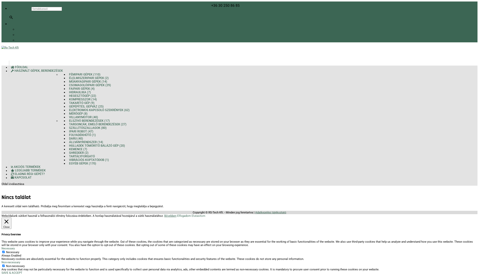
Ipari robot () (81, 131)
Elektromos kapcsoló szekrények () (99, 110)
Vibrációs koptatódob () (89, 160)
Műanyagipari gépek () (88, 81)
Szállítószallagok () (88, 128)
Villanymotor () (83, 117)
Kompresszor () (83, 99)
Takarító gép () (81, 103)
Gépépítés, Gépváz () (86, 106)
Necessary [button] (8, 248)
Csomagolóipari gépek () (90, 85)
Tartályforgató (82, 156)
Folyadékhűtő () (82, 135)
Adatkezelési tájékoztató (270, 212)
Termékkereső (20, 8)
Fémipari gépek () (84, 74)
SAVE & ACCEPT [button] (11, 273)
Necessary (12, 252)
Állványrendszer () (86, 142)
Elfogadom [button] (184, 216)
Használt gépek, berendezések (38, 71)
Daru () (76, 138)
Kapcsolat (23, 178)
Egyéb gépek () (82, 163)
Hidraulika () (80, 92)
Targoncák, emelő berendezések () (97, 124)
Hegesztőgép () (82, 96)
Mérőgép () (78, 113)
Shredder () (79, 153)
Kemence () (78, 149)
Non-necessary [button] (10, 262)
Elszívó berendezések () (89, 121)
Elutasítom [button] (198, 216)
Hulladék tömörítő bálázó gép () (97, 145)
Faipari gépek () (82, 89)
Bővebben (170, 216)
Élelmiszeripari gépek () (89, 78)
